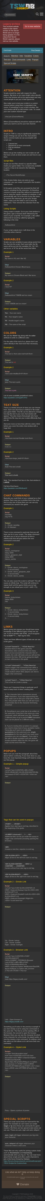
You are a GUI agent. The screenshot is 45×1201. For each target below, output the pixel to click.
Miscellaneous (10, 15)
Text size (7, 60)
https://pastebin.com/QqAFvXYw (15, 398)
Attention (14, 56)
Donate (24, 1184)
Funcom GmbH (32, 1196)
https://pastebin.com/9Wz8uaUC (15, 488)
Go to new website (32, 26)
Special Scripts (10, 63)
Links (29, 60)
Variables (28, 56)
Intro (21, 56)
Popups (35, 60)
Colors (36, 56)
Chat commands (18, 60)
